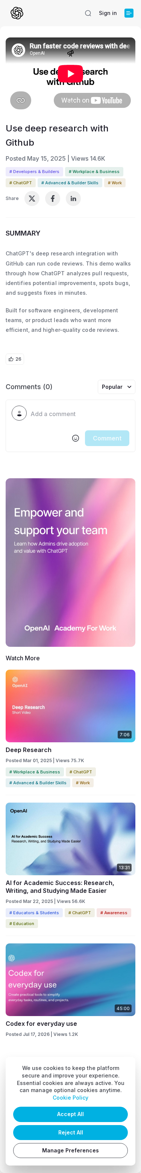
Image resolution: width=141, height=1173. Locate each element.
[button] (88, 13)
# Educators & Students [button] (34, 912)
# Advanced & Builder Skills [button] (70, 182)
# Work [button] (115, 182)
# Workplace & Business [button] (94, 171)
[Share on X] (31, 198)
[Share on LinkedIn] (73, 198)
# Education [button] (21, 923)
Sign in (108, 13)
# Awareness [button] (113, 912)
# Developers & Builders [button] (34, 171)
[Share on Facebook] (52, 198)
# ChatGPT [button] (20, 182)
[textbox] (79, 414)
